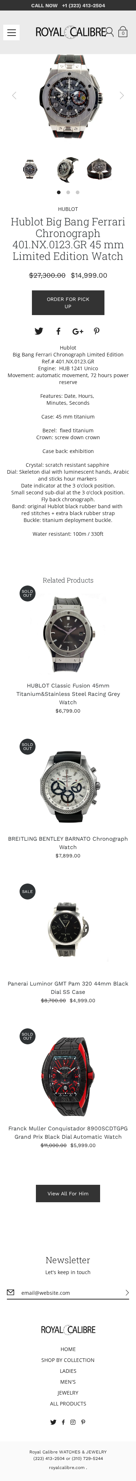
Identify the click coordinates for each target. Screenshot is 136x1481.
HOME (68, 1349)
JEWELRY (68, 1392)
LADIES (68, 1370)
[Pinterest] (97, 331)
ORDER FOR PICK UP (68, 302)
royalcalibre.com (67, 1467)
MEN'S (68, 1381)
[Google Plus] (78, 331)
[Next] (122, 95)
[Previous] (14, 95)
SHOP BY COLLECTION (68, 1359)
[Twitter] (38, 331)
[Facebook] (58, 331)
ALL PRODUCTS (68, 1403)
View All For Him (68, 1193)
